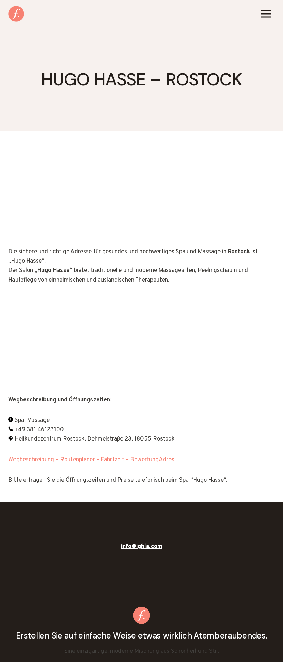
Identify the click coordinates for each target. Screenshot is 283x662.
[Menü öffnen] (265, 14)
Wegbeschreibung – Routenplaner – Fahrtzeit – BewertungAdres (91, 460)
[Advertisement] (141, 196)
